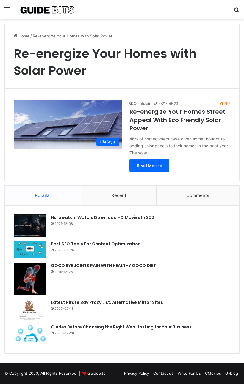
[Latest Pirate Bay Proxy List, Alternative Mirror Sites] (30, 309)
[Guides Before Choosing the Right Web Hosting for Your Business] (30, 334)
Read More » (149, 165)
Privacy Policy (136, 373)
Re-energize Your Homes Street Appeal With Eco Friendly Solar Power (177, 120)
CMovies (213, 373)
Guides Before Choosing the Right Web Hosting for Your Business (121, 327)
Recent (118, 195)
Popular (43, 195)
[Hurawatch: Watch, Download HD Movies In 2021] (30, 225)
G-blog (231, 373)
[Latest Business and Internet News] (47, 9)
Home (23, 36)
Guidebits (96, 373)
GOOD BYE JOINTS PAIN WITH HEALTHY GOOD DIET (103, 265)
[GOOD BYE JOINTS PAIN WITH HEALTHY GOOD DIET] (30, 279)
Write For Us (189, 373)
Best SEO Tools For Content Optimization (96, 244)
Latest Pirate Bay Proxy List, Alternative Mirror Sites (107, 302)
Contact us (163, 373)
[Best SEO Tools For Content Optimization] (30, 249)
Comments (197, 195)
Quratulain (142, 103)
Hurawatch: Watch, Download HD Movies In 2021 (103, 217)
